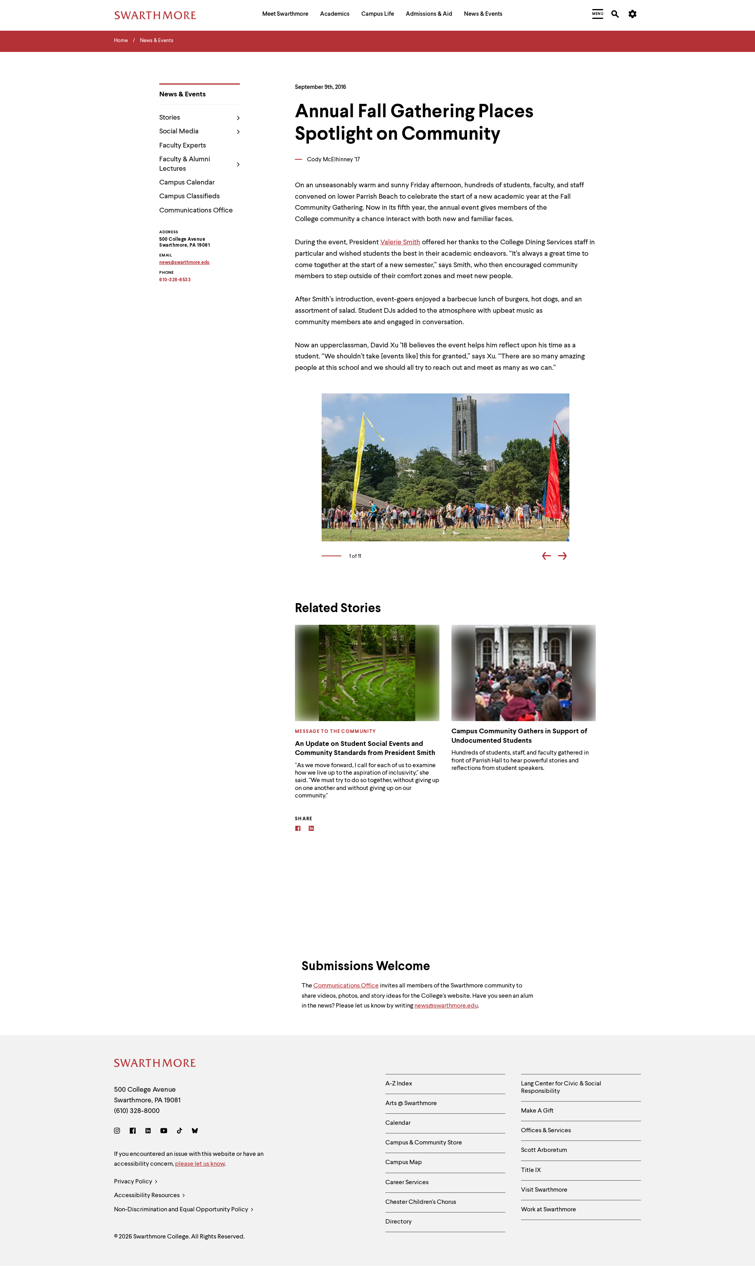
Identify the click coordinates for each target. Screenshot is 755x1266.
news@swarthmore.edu (446, 1006)
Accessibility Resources (147, 1195)
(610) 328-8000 (137, 1111)
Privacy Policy (133, 1182)
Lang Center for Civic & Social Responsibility (561, 1087)
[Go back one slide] (546, 557)
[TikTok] (179, 1132)
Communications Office (196, 210)
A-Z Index (398, 1084)
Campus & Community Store (423, 1143)
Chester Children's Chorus (420, 1202)
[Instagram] (118, 1132)
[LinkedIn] (148, 1132)
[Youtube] (163, 1132)
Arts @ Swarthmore (411, 1103)
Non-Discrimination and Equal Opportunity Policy (181, 1210)
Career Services (407, 1182)
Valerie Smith (400, 242)
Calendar (398, 1123)
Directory (398, 1222)
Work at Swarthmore (548, 1210)
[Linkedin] (311, 829)
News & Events (182, 94)
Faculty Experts (182, 145)
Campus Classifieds (189, 196)
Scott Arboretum (544, 1150)
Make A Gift (537, 1111)
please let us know (200, 1164)
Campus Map (403, 1162)
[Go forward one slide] (562, 557)
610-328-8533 (175, 280)
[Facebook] (298, 829)
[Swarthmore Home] (155, 1064)
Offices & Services (546, 1131)
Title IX (531, 1170)
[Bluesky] (195, 1132)
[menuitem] (285, 15)
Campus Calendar (187, 182)
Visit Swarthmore (544, 1190)
